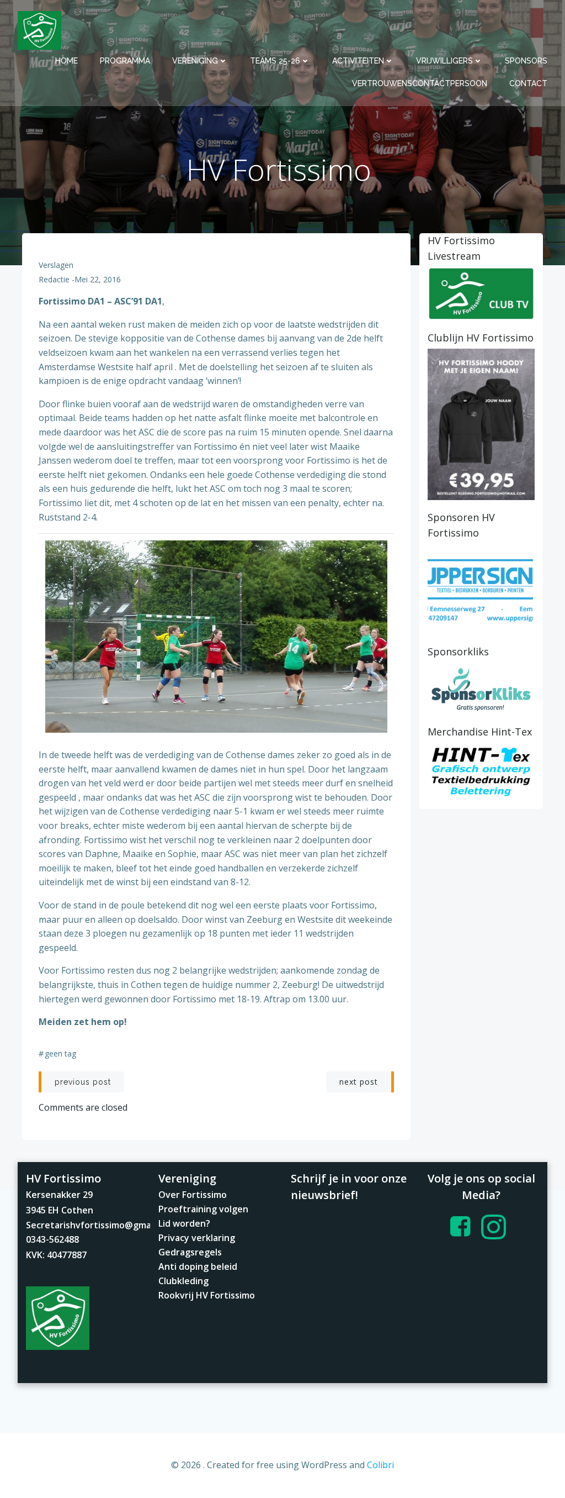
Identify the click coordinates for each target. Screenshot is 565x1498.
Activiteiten (358, 60)
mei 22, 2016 (97, 279)
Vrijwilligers (444, 60)
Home (66, 60)
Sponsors (526, 60)
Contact (528, 83)
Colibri (380, 1465)
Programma (125, 60)
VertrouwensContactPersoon (419, 83)
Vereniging (195, 60)
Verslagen (56, 265)
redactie (54, 279)
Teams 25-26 (275, 60)
